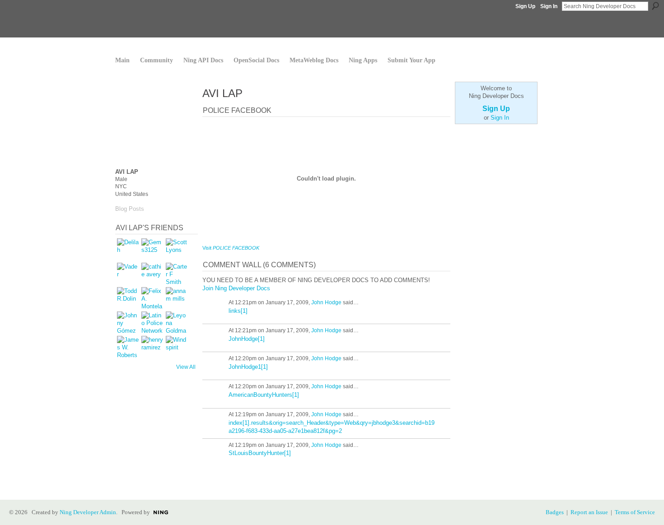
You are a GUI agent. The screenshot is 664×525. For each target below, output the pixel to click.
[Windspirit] (176, 347)
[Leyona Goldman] (176, 322)
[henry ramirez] (152, 347)
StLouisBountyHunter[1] (260, 453)
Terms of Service (635, 512)
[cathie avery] (152, 273)
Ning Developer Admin (88, 512)
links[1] (238, 310)
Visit (230, 248)
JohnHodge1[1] (248, 366)
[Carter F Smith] (176, 273)
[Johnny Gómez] (128, 322)
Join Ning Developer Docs (236, 288)
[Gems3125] (152, 249)
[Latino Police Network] (152, 322)
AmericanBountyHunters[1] (264, 394)
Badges (555, 512)
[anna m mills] (176, 298)
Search (655, 6)
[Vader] (128, 273)
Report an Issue (589, 512)
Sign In (548, 6)
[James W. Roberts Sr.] (128, 347)
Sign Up (525, 6)
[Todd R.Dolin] (128, 298)
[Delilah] (128, 249)
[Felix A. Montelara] (152, 298)
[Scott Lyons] (176, 249)
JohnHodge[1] (247, 338)
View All (186, 367)
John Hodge (326, 302)
